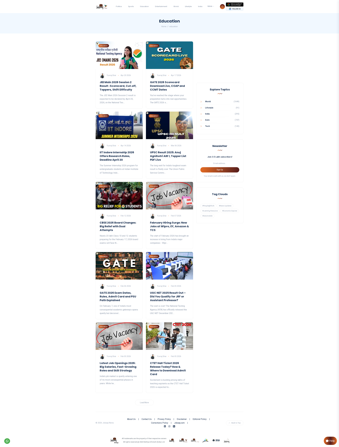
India (200, 6)
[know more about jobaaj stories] (183, 440)
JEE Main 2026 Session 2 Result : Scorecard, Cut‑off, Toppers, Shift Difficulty (118, 85)
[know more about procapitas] (205, 440)
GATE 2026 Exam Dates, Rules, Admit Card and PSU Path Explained (118, 296)
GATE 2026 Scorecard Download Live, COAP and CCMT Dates (167, 85)
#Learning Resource (210, 211)
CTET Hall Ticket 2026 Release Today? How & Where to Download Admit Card (168, 368)
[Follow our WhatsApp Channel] (7, 441)
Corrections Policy (159, 423)
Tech (207, 126)
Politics (119, 6)
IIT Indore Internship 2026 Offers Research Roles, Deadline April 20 (117, 156)
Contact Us (147, 419)
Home (163, 26)
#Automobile (207, 216)
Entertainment (161, 6)
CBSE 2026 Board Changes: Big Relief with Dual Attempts (118, 226)
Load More (144, 402)
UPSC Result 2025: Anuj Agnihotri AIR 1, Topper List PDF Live (168, 156)
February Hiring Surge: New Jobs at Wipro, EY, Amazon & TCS (169, 226)
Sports (131, 6)
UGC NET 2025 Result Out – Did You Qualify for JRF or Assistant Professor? (168, 296)
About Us (131, 419)
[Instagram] (169, 426)
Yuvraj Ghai (111, 75)
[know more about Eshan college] (216, 440)
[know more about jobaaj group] (114, 440)
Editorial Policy (200, 419)
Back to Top (236, 423)
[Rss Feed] (174, 426)
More (210, 6)
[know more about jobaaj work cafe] (227, 440)
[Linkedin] (165, 426)
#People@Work (208, 206)
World (176, 6)
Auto (207, 120)
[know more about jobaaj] (171, 440)
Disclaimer (182, 419)
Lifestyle (188, 6)
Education (144, 6)
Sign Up (220, 170)
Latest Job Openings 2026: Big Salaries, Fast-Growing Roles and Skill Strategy (118, 366)
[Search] (222, 6)
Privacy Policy (164, 419)
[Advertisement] (219, 63)
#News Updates (225, 206)
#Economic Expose (229, 211)
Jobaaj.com (179, 423)
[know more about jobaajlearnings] (195, 440)
